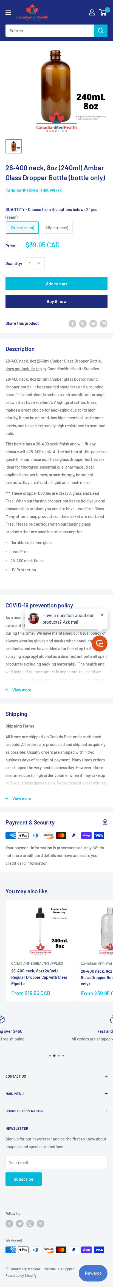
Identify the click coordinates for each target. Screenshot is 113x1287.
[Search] (101, 31)
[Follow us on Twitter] (20, 1223)
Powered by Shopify (20, 1275)
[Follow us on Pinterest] (40, 1223)
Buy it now (57, 301)
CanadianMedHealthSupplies (33, 190)
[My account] (92, 12)
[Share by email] (104, 323)
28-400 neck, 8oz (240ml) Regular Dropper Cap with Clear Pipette (39, 977)
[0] (103, 12)
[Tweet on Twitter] (93, 323)
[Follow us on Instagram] (30, 1223)
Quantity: (13, 263)
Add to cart (56, 283)
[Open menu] (8, 12)
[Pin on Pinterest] (83, 323)
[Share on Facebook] (72, 323)
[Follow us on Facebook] (9, 1223)
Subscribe (23, 1178)
